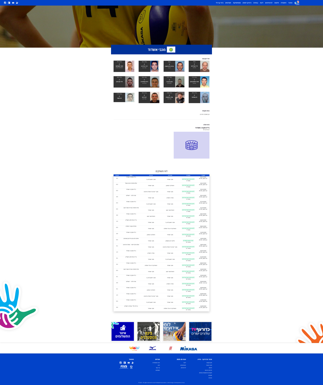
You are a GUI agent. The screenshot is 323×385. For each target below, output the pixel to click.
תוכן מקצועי (209, 362)
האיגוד (290, 3)
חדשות (276, 3)
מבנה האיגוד (209, 365)
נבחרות (255, 3)
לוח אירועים (268, 3)
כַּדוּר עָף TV (219, 3)
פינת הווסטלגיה (156, 362)
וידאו (159, 365)
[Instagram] (5, 3)
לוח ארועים (183, 368)
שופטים (210, 375)
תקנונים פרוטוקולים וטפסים (205, 373)
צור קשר (158, 368)
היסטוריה (283, 3)
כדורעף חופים (247, 3)
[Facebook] (9, 3)
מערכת (210, 378)
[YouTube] (13, 3)
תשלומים (228, 3)
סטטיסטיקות (237, 3)
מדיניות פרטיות (208, 370)
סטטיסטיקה (183, 365)
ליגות (261, 3)
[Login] (17, 3)
